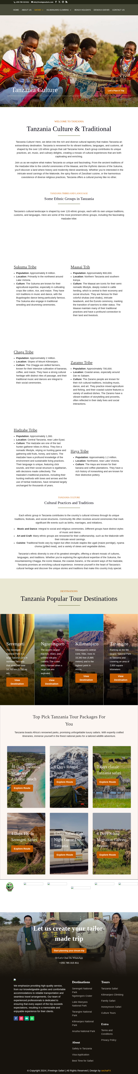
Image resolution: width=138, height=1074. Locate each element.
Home (16, 10)
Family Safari (108, 1000)
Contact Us (118, 10)
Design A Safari (101, 10)
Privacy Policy (108, 1040)
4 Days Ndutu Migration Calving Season (112, 845)
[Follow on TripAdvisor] (27, 1018)
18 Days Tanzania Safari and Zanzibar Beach (26, 778)
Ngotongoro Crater (82, 996)
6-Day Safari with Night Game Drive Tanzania (69, 845)
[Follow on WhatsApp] (32, 1018)
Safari (37, 10)
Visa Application (80, 1054)
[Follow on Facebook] (16, 1018)
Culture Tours (108, 1013)
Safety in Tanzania (82, 1048)
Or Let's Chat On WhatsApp (69, 957)
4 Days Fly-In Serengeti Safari (26, 842)
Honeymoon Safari (111, 1006)
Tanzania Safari (109, 988)
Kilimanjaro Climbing (58, 10)
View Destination (17, 682)
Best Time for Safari (82, 1060)
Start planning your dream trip (69, 950)
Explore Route (22, 788)
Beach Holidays (83, 10)
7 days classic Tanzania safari (112, 775)
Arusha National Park (83, 1031)
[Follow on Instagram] (21, 1018)
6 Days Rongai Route (69, 775)
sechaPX (106, 1070)
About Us (26, 10)
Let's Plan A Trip (116, 90)
